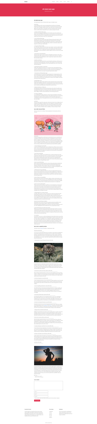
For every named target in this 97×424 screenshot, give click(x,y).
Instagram (45, 305)
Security (65, 1)
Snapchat (41, 228)
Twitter (50, 305)
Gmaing (57, 1)
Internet (61, 1)
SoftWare (68, 1)
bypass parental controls (38, 376)
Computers (53, 1)
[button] (71, 1)
